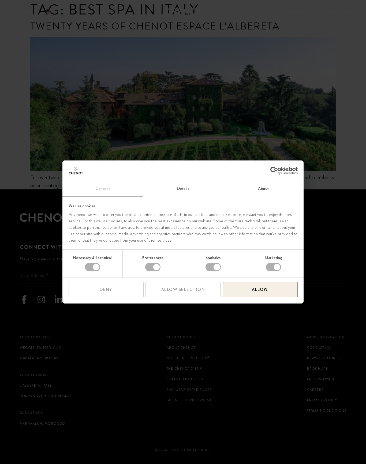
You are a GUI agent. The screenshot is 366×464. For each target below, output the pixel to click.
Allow (260, 289)
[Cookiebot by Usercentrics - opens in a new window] (274, 171)
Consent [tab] (102, 188)
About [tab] (263, 188)
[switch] (152, 267)
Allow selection (183, 289)
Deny (106, 289)
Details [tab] (183, 188)
